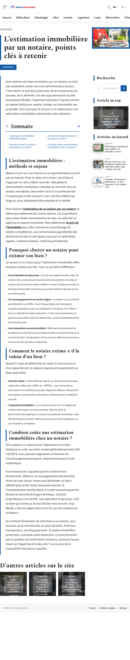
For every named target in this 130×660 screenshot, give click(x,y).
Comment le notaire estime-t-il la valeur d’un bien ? (63, 137)
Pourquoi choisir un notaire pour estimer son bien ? (22, 146)
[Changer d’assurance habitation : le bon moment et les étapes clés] (98, 182)
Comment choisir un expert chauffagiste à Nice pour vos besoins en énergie (42, 587)
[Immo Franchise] (23, 7)
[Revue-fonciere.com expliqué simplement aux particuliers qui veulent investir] (98, 164)
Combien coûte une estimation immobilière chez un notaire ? (63, 146)
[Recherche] (108, 7)
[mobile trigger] (6, 7)
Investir (108, 159)
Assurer (71, 577)
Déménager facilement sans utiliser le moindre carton (116, 149)
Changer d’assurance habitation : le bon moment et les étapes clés (115, 183)
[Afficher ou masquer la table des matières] (56, 126)
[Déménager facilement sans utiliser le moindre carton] (98, 148)
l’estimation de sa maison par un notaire (49, 209)
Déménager (109, 144)
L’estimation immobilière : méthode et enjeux (22, 137)
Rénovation (13, 577)
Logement (8, 67)
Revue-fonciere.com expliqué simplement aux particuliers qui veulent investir (115, 165)
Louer (111, 113)
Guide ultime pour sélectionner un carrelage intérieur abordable (13, 585)
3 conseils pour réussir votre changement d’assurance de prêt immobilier (71, 587)
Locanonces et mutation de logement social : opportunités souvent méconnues (111, 122)
